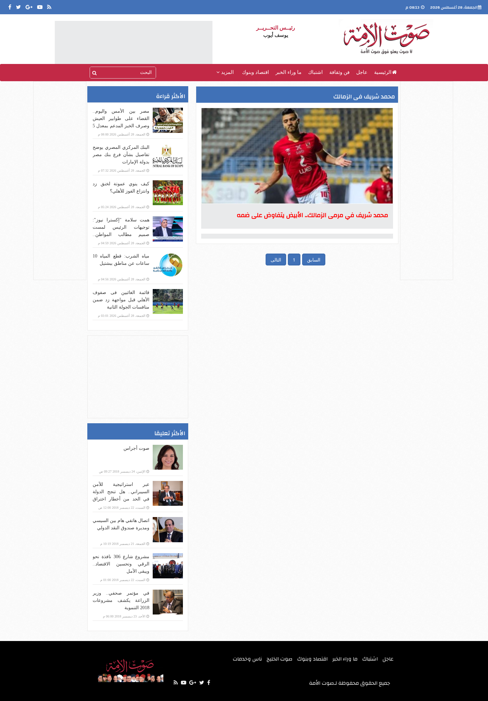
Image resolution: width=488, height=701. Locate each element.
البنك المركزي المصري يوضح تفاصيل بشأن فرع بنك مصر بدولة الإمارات (121, 154)
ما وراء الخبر (288, 72)
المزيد (227, 72)
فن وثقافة (339, 72)
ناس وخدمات (247, 659)
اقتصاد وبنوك (255, 72)
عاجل (361, 72)
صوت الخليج (279, 659)
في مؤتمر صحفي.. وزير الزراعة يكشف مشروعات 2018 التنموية (121, 600)
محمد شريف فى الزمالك (364, 96)
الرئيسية (382, 72)
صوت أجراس (136, 448)
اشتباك (315, 72)
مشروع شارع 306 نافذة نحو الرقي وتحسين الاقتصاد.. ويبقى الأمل (121, 564)
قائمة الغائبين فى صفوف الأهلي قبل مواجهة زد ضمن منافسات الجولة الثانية (121, 300)
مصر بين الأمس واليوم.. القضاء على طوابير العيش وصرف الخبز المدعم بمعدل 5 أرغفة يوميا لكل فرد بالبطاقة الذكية (121, 126)
